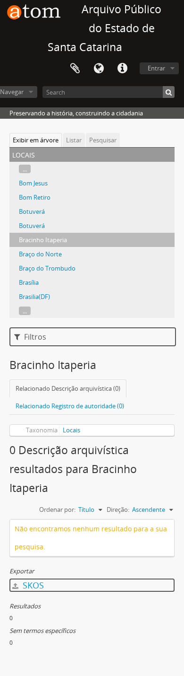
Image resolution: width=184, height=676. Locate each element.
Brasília (29, 282)
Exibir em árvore (36, 140)
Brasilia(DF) (34, 296)
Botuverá (32, 211)
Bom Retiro (34, 197)
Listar (74, 140)
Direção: (118, 509)
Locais (71, 430)
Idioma (98, 68)
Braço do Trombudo (47, 268)
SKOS (32, 585)
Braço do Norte (40, 254)
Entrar (156, 68)
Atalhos (122, 68)
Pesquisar (103, 140)
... (25, 169)
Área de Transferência (75, 68)
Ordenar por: (57, 509)
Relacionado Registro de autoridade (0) (70, 406)
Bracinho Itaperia (43, 240)
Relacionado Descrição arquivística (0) (68, 388)
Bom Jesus (33, 183)
